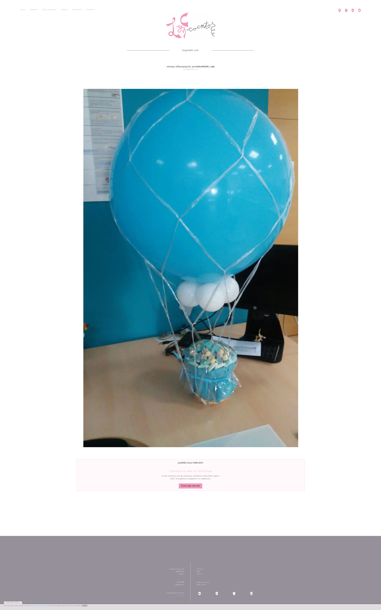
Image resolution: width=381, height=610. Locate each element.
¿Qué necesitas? (49, 10)
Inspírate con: (190, 50)
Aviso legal (181, 595)
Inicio (23, 10)
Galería (64, 10)
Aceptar (84, 605)
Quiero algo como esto (190, 486)
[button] (190, 268)
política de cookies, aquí (38, 605)
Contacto (90, 10)
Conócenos (77, 10)
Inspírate (33, 10)
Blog (198, 571)
